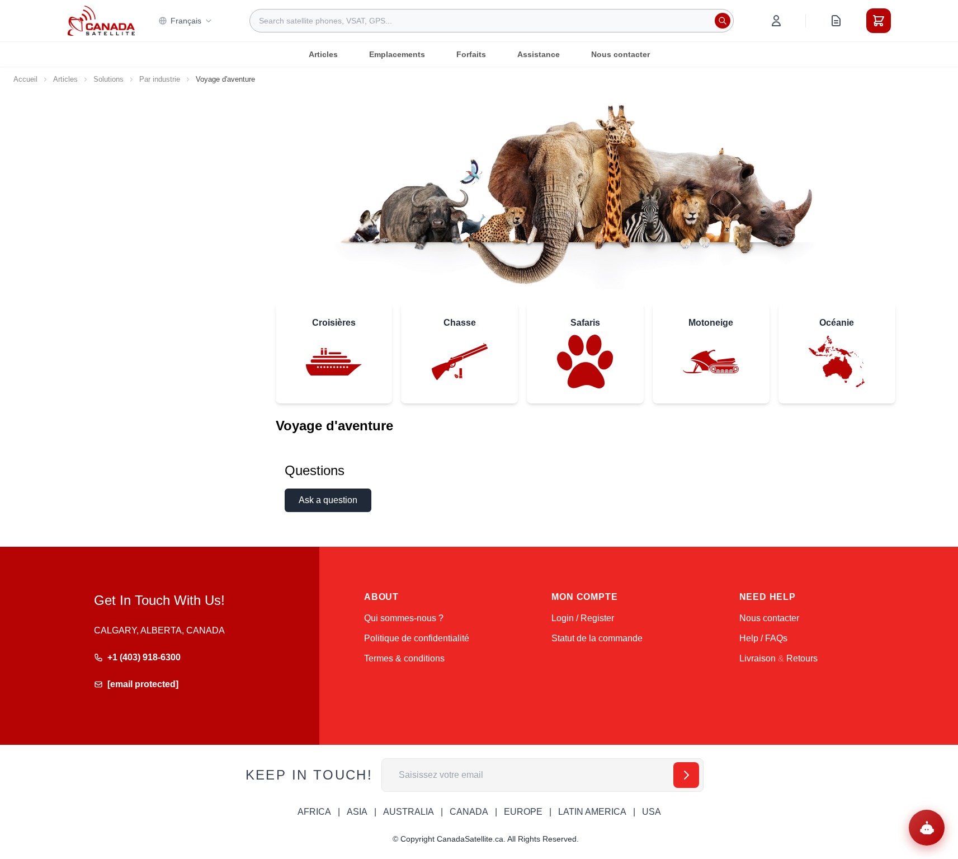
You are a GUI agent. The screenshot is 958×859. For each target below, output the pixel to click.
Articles (323, 54)
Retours (802, 658)
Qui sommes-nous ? (403, 618)
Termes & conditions (404, 658)
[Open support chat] (927, 828)
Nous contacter (620, 54)
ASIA (357, 811)
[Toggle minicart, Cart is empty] (878, 20)
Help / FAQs (763, 638)
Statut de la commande (597, 638)
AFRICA (314, 811)
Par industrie (159, 79)
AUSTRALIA (408, 811)
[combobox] (491, 20)
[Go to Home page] (101, 21)
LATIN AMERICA (592, 811)
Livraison (757, 658)
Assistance (538, 54)
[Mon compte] (776, 21)
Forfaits (471, 54)
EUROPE (523, 811)
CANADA (469, 811)
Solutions (108, 79)
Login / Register (582, 618)
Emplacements (397, 54)
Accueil (25, 79)
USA (651, 811)
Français (186, 20)
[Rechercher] (722, 21)
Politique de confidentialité (416, 638)
